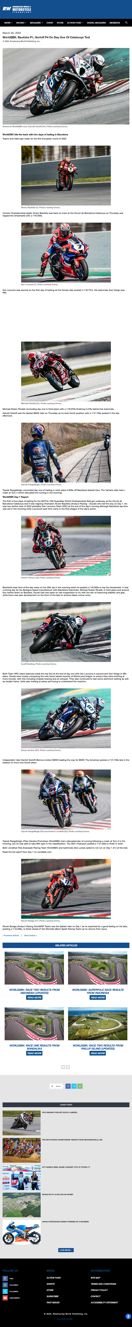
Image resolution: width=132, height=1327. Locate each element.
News (7, 22)
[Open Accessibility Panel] (128, 1316)
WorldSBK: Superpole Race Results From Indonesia (97, 991)
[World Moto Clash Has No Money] (22, 1205)
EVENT (50, 22)
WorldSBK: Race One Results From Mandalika (34, 1047)
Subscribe (37, 1298)
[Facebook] (68, 1086)
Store (60, 22)
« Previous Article (11, 935)
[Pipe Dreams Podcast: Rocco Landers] (22, 1123)
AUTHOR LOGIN (64, 1319)
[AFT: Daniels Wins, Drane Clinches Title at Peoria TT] (22, 1177)
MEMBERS (115, 22)
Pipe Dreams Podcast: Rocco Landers (59, 1112)
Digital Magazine (96, 22)
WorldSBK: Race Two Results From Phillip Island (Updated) (98, 1047)
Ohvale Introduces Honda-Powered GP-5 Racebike (65, 1222)
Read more (34, 997)
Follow (38, 1285)
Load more (65, 1250)
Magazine (35, 22)
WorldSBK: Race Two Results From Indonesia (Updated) (34, 991)
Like (39, 1278)
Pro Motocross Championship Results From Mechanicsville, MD (72, 1140)
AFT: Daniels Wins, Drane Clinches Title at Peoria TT (66, 1167)
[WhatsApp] (79, 1086)
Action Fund (74, 22)
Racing (20, 22)
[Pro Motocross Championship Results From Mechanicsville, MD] (22, 1150)
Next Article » (30, 935)
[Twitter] (74, 1086)
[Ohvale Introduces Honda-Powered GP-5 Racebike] (22, 1232)
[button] (126, 23)
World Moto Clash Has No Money (57, 1194)
